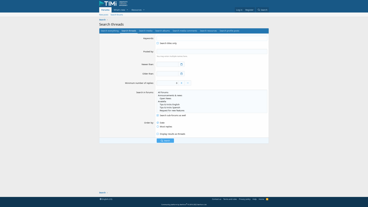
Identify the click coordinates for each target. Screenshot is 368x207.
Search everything (110, 30)
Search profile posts (229, 30)
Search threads (128, 30)
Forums (105, 9)
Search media (145, 30)
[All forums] (212, 92)
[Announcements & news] (212, 95)
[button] (127, 10)
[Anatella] (212, 101)
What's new (119, 9)
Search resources (208, 30)
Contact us (216, 199)
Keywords (148, 38)
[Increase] (181, 83)
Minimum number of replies (139, 83)
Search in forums (144, 92)
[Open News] (212, 98)
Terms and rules (230, 199)
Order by (148, 122)
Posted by (148, 51)
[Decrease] (188, 83)
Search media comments (185, 30)
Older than (147, 73)
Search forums (117, 14)
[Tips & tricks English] (212, 104)
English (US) (107, 199)
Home (261, 199)
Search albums (162, 30)
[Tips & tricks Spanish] (212, 107)
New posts (103, 14)
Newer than (147, 64)
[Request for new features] (212, 110)
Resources (137, 9)
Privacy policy (245, 199)
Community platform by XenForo (184, 204)
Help (255, 199)
